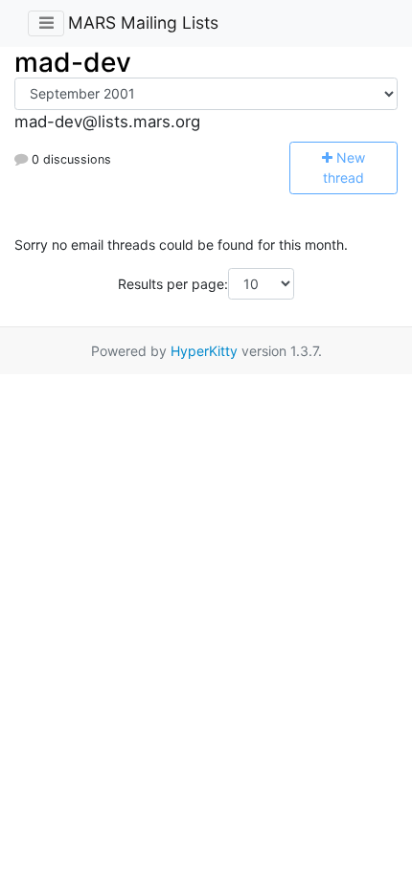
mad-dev (72, 62)
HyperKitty (204, 351)
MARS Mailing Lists (143, 22)
